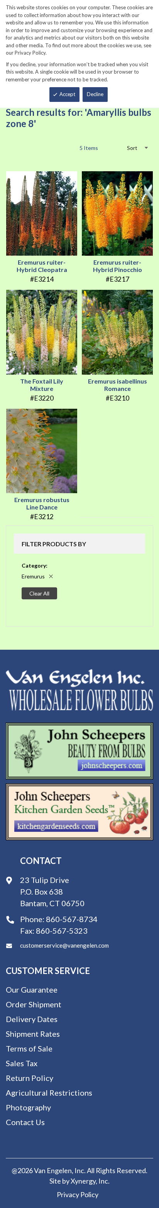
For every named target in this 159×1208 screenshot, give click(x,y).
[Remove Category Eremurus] (51, 576)
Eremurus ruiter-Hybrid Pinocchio (117, 265)
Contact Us (25, 1122)
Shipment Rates (33, 1033)
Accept (67, 94)
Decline (95, 94)
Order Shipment (33, 1004)
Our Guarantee (32, 989)
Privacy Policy (77, 1194)
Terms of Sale (29, 1048)
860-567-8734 (72, 919)
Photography (28, 1107)
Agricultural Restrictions (49, 1092)
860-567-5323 (62, 930)
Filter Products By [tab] (54, 543)
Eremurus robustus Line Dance (41, 503)
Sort (132, 148)
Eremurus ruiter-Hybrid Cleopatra (42, 265)
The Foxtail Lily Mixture (41, 384)
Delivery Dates (32, 1019)
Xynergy (83, 1181)
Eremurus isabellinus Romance (117, 384)
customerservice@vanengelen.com (64, 945)
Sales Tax (21, 1063)
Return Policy (29, 1077)
